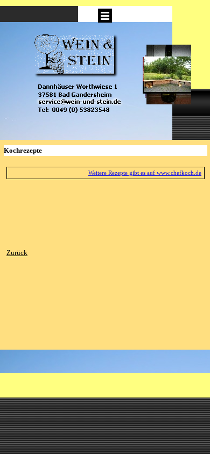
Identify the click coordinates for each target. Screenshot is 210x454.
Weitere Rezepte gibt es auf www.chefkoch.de (144, 173)
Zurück (16, 253)
